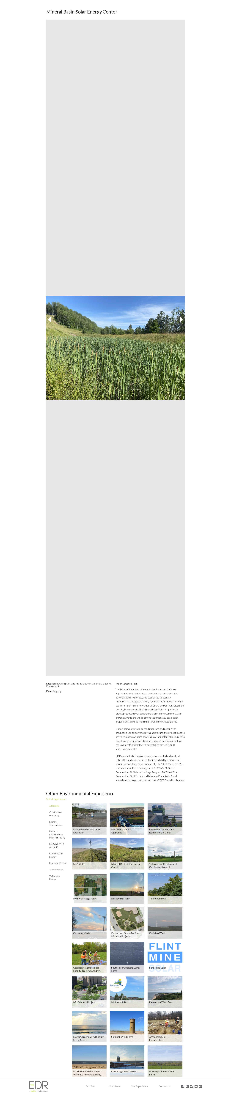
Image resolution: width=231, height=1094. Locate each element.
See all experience (56, 799)
